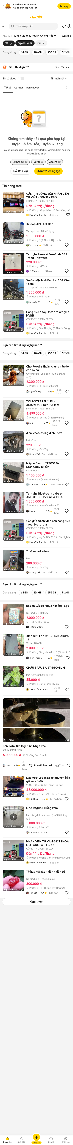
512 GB (66, 52)
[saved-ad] (63, 26)
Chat (62, 765)
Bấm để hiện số (42, 765)
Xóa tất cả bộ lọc (48, 171)
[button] (3, 6)
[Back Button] (3, 26)
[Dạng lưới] (66, 87)
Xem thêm (36, 901)
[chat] (69, 26)
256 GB (52, 52)
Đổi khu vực (20, 171)
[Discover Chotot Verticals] (5, 17)
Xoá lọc (66, 35)
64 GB (24, 52)
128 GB (38, 52)
